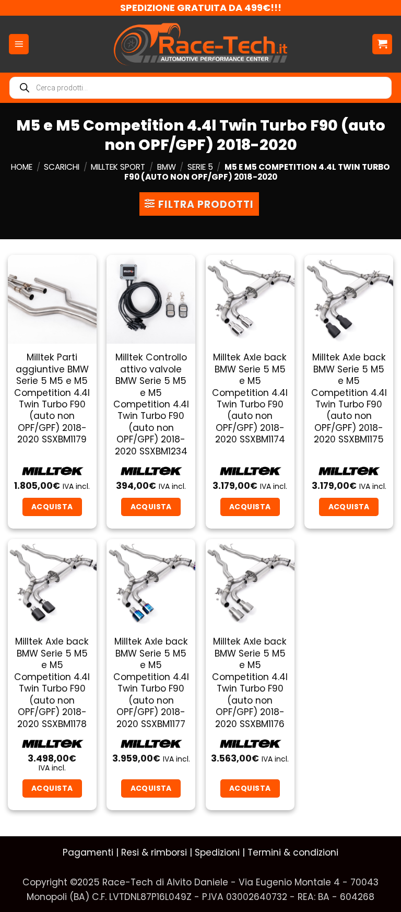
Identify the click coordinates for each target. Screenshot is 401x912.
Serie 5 (200, 166)
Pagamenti (88, 852)
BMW (166, 166)
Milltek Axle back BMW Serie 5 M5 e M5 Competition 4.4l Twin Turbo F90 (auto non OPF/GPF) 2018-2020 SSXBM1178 (52, 683)
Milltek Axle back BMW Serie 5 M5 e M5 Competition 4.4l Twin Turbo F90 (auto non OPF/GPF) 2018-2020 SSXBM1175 (349, 399)
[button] (19, 44)
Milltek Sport (118, 166)
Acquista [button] (52, 506)
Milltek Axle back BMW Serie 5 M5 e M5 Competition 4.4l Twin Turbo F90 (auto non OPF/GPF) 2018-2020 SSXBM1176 (250, 683)
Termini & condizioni (292, 852)
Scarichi (61, 166)
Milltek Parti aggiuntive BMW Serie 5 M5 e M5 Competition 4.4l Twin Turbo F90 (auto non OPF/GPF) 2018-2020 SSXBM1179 (52, 399)
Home (21, 166)
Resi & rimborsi (154, 852)
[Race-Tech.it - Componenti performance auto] (200, 44)
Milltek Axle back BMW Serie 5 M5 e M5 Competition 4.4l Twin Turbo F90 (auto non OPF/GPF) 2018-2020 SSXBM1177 (151, 683)
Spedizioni (217, 852)
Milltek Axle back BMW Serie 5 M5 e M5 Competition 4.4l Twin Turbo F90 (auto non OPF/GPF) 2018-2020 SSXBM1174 (250, 399)
